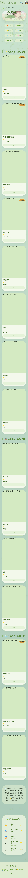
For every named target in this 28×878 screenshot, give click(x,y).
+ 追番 (14, 97)
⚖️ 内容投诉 (5, 871)
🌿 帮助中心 (13, 869)
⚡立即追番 (9, 16)
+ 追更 (14, 383)
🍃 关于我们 (5, 869)
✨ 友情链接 (20, 869)
